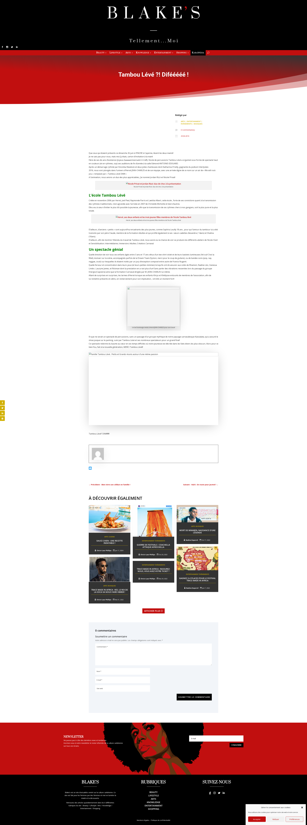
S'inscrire (236, 745)
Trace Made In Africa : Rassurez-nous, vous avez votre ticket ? (153, 570)
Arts (128, 53)
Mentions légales (143, 820)
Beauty (100, 53)
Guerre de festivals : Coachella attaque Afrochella (153, 546)
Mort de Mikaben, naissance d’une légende (197, 531)
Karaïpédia (198, 53)
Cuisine (112, 537)
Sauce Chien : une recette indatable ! (109, 541)
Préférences (294, 819)
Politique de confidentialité (160, 820)
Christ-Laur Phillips (104, 551)
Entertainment (162, 53)
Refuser (275, 819)
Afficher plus (152, 610)
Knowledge (142, 53)
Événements (186, 124)
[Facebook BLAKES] (210, 794)
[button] (302, 807)
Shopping (181, 53)
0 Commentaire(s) (188, 130)
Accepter (257, 819)
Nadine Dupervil (192, 540)
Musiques (198, 124)
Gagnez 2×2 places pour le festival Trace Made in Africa (197, 579)
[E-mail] (90, 469)
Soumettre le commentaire (194, 697)
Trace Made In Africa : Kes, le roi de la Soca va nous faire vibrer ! (109, 590)
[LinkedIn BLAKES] (223, 794)
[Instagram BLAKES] (214, 794)
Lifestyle (115, 53)
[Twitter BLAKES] (219, 794)
